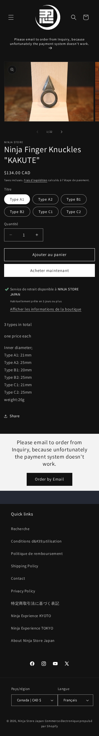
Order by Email (49, 479)
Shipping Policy (24, 565)
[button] (11, 17)
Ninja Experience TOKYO (32, 628)
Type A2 (45, 199)
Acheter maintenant (49, 270)
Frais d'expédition (35, 180)
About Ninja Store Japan (33, 640)
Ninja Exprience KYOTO (31, 615)
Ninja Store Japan (31, 721)
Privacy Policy (23, 590)
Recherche (20, 528)
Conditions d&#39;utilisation (36, 541)
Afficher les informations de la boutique (45, 309)
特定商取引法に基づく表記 (35, 603)
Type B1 (74, 199)
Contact (18, 578)
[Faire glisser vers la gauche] (37, 132)
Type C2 (74, 211)
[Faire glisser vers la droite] (62, 132)
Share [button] (15, 415)
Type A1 (17, 199)
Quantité (11, 224)
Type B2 (17, 211)
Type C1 (45, 211)
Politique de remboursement (37, 553)
